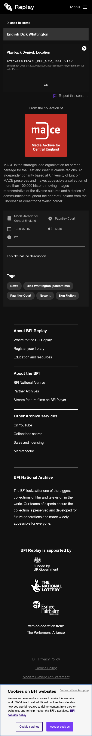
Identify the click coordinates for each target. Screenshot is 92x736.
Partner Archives (26, 391)
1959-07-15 (22, 229)
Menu (75, 7)
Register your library (29, 348)
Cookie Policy (46, 668)
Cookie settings (29, 726)
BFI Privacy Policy (46, 659)
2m (16, 237)
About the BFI (27, 373)
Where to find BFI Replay (33, 340)
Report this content (73, 96)
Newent (45, 295)
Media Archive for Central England (26, 218)
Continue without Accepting (74, 690)
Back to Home (19, 23)
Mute (58, 229)
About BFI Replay (30, 330)
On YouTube (23, 425)
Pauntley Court (65, 218)
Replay (24, 7)
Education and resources (33, 357)
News (14, 286)
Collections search (28, 434)
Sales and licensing (29, 442)
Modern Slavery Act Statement (46, 677)
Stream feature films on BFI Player (40, 400)
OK (46, 85)
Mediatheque (24, 451)
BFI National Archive (29, 382)
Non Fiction (67, 295)
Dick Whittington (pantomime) (48, 286)
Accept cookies (60, 726)
